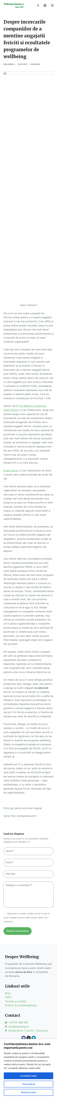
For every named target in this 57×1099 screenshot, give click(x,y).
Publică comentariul (18, 930)
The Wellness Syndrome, (33, 405)
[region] (28, 1069)
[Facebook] (23, 1038)
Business (35, 64)
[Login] (45, 5)
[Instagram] (28, 1038)
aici (12, 808)
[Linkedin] (33, 1038)
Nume (10, 851)
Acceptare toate (28, 1075)
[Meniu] (52, 5)
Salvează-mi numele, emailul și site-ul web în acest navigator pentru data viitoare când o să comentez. (26, 917)
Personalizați (28, 1084)
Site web (10, 873)
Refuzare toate (28, 1092)
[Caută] (38, 5)
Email (9, 862)
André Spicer (10, 409)
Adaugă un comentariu (19, 885)
